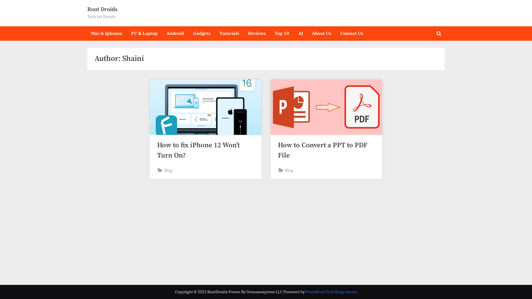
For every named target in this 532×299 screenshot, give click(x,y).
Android (175, 33)
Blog (168, 170)
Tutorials (229, 33)
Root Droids (102, 9)
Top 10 (282, 33)
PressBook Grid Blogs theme (331, 291)
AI (300, 33)
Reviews (257, 33)
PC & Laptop (144, 33)
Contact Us (351, 33)
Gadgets (202, 33)
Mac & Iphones (106, 33)
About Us (321, 33)
